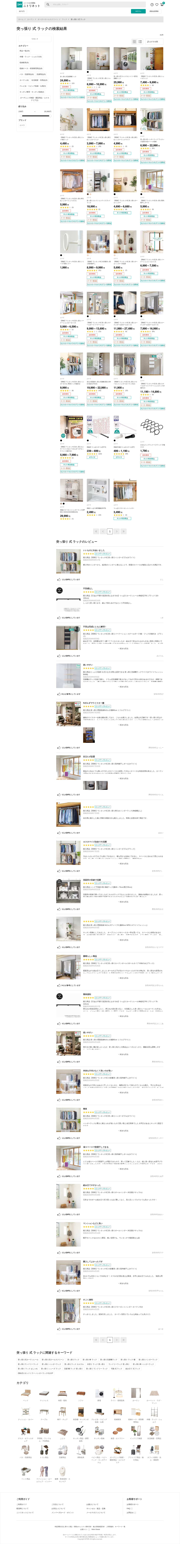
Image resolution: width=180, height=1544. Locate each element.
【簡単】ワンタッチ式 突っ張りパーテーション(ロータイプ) (72, 322)
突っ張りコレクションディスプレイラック (98, 201)
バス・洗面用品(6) (27, 74)
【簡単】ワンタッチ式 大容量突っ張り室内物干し (99, 263)
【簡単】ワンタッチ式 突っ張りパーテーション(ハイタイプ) (152, 261)
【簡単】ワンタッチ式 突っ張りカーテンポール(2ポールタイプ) (152, 324)
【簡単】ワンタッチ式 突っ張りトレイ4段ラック (72, 138)
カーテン (30, 19)
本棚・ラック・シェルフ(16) (31, 57)
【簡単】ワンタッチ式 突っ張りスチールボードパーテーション (99, 324)
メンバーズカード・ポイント (63, 1513)
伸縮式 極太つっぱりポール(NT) (124, 447)
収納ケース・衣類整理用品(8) (31, 68)
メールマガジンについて (95, 1513)
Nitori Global (96, 1529)
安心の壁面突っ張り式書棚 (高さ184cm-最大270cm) (99, 383)
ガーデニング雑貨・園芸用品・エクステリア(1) (34, 99)
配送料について (23, 1508)
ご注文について (58, 1504)
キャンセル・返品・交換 (95, 1508)
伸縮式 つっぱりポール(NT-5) (96, 447)
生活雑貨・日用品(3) (39, 80)
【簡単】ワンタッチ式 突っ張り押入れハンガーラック (99, 138)
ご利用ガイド (22, 1504)
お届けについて (92, 1504)
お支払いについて (58, 1508)
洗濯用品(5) (41, 74)
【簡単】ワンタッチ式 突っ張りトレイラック (99, 79)
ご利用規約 (110, 1526)
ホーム (21, 19)
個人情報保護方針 (99, 1526)
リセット (34, 39)
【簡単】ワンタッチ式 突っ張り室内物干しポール (152, 201)
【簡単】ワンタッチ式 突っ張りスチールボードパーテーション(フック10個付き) (152, 386)
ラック (64, 19)
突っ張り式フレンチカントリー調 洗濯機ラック (126, 77)
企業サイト (84, 1529)
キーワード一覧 (120, 1526)
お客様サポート (133, 1504)
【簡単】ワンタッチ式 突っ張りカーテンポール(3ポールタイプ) (126, 324)
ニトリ (22, 125)
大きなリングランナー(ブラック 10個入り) (152, 446)
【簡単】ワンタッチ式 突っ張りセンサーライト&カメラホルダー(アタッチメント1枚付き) (72, 449)
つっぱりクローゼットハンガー (124, 508)
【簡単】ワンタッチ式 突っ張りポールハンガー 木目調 (126, 263)
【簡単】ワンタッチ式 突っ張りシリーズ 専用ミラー (72, 263)
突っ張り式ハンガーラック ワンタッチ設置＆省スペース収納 (152, 140)
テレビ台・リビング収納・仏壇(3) (33, 86)
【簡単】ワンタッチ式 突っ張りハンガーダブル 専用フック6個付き (72, 383)
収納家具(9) (24, 63)
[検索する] (48, 4)
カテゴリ (22, 11)
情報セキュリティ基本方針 (82, 1526)
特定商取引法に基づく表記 (63, 1526)
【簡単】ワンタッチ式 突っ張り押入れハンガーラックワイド (126, 138)
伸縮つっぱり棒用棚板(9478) (96, 508)
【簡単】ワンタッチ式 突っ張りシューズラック (152, 77)
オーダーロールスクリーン (48, 19)
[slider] (21, 116)
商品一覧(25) (25, 51)
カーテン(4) (24, 80)
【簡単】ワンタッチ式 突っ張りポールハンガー (126, 201)
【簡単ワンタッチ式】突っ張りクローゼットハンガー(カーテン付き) (125, 383)
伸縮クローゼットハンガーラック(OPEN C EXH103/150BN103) (72, 511)
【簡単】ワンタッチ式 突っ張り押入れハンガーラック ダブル (72, 200)
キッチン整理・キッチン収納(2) (32, 92)
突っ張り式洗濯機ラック (68, 76)
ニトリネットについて (25, 1513)
